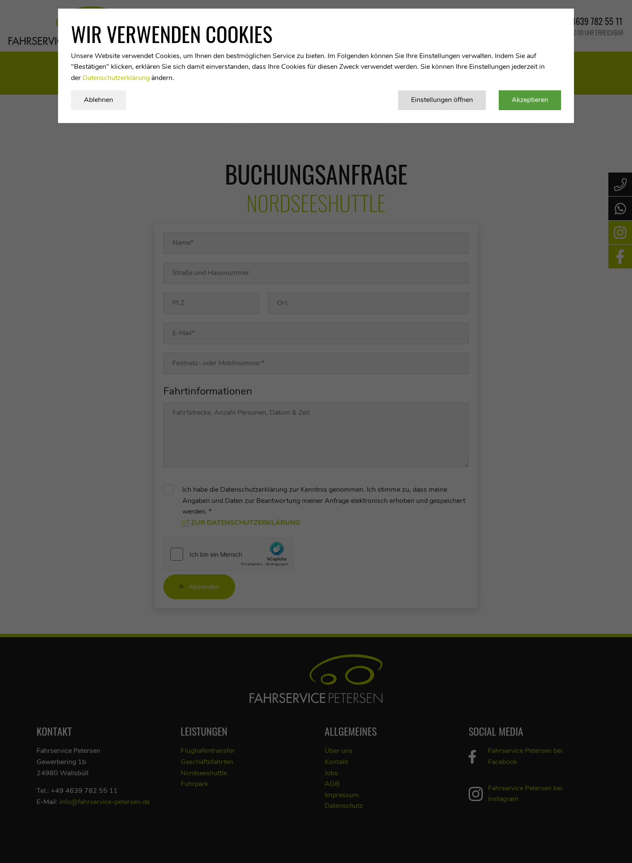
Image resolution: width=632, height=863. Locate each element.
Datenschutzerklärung (116, 78)
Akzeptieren (530, 100)
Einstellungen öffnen (442, 100)
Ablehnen (98, 100)
